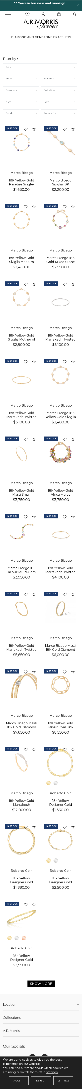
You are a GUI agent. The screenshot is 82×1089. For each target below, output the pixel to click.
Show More (41, 984)
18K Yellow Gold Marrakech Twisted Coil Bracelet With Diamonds (60, 574)
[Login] (43, 14)
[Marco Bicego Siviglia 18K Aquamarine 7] (60, 142)
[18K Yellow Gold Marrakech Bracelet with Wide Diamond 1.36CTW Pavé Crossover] (21, 762)
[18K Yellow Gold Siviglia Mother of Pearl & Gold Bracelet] (21, 297)
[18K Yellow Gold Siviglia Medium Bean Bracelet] (21, 219)
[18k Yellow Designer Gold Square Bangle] (21, 917)
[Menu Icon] (8, 14)
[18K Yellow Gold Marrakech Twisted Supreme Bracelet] (21, 607)
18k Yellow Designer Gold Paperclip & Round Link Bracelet (60, 807)
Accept (19, 1080)
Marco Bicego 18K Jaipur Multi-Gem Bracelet (22, 572)
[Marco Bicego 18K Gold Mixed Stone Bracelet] (60, 219)
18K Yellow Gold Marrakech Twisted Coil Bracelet (60, 339)
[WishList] (27, 14)
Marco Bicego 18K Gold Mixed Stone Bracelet (60, 262)
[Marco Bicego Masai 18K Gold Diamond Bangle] (60, 607)
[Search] (74, 14)
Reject (41, 1080)
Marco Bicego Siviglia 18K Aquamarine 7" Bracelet (60, 186)
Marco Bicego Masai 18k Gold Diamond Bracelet (21, 727)
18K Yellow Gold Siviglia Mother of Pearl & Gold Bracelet (21, 341)
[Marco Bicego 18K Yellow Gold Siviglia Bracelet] (60, 374)
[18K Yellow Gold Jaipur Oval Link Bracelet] (60, 684)
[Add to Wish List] (25, 129)
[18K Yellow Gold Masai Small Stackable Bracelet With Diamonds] (21, 452)
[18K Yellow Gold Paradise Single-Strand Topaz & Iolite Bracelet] (21, 142)
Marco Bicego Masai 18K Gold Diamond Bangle (60, 649)
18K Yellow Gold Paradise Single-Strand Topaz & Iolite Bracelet (21, 186)
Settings (63, 1080)
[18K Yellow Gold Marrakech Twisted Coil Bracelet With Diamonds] (60, 529)
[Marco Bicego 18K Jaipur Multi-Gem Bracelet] (21, 529)
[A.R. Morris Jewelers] (41, 23)
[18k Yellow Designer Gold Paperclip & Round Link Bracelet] (60, 762)
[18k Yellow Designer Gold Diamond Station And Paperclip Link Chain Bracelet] (60, 839)
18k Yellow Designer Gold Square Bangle (22, 960)
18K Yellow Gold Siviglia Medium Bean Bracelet (21, 262)
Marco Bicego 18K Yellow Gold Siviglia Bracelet (60, 417)
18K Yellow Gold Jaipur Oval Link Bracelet (60, 727)
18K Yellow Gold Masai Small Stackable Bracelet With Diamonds (21, 496)
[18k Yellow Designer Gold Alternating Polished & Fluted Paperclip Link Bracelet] (21, 839)
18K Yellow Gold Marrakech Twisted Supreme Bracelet (21, 649)
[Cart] (59, 14)
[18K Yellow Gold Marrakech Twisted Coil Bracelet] (60, 297)
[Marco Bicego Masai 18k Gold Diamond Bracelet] (21, 684)
